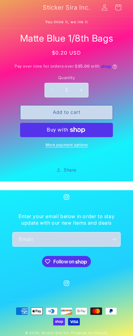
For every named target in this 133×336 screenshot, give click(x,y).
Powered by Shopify (89, 333)
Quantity (66, 77)
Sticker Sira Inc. (56, 333)
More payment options (66, 144)
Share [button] (70, 169)
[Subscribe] (113, 239)
